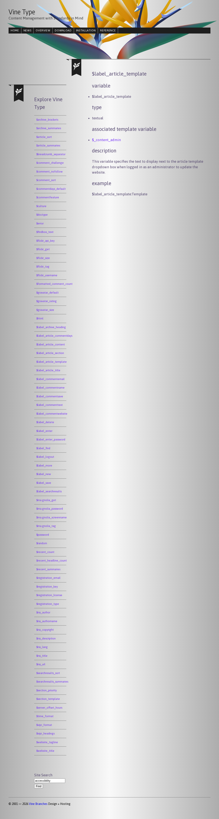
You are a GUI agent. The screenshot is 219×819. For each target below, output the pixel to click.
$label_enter (44, 431)
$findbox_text (44, 232)
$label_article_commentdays (54, 335)
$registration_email (48, 577)
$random (41, 543)
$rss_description (46, 638)
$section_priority (46, 690)
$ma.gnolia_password (49, 508)
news (27, 30)
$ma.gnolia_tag (46, 526)
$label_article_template (51, 361)
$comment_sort (46, 180)
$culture (41, 206)
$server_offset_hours (49, 707)
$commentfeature (47, 197)
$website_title (45, 750)
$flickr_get (43, 249)
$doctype (42, 214)
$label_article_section (50, 353)
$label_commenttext (49, 405)
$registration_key (47, 586)
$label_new (43, 474)
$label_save (43, 482)
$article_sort (44, 137)
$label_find (43, 448)
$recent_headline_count (51, 560)
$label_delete (45, 422)
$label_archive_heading (51, 327)
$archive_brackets (47, 119)
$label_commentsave (49, 396)
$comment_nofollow (49, 171)
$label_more (44, 465)
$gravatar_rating (46, 301)
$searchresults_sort (48, 673)
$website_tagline (47, 742)
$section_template (48, 699)
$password (42, 534)
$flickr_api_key (45, 240)
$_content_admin (106, 140)
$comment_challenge (50, 162)
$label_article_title (48, 370)
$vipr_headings (45, 733)
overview (43, 30)
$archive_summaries (48, 128)
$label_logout (45, 456)
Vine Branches (38, 804)
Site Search (43, 775)
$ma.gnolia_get (46, 500)
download (63, 30)
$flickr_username (46, 275)
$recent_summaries (48, 569)
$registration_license (49, 595)
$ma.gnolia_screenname (51, 517)
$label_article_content (50, 344)
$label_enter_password (50, 439)
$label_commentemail (50, 379)
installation (86, 30)
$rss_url (40, 664)
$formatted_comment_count (54, 283)
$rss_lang (42, 647)
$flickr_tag (42, 266)
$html (39, 318)
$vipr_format (44, 725)
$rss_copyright (45, 629)
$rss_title (41, 655)
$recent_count (45, 552)
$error (40, 223)
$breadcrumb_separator (50, 154)
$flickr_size (43, 258)
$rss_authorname (46, 621)
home (15, 30)
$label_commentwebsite (51, 413)
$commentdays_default (51, 188)
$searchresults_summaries (52, 681)
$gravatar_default (47, 292)
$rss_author (43, 612)
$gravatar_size (45, 310)
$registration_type (47, 603)
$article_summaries (48, 145)
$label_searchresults (49, 491)
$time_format (44, 716)
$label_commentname (50, 387)
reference (108, 30)
